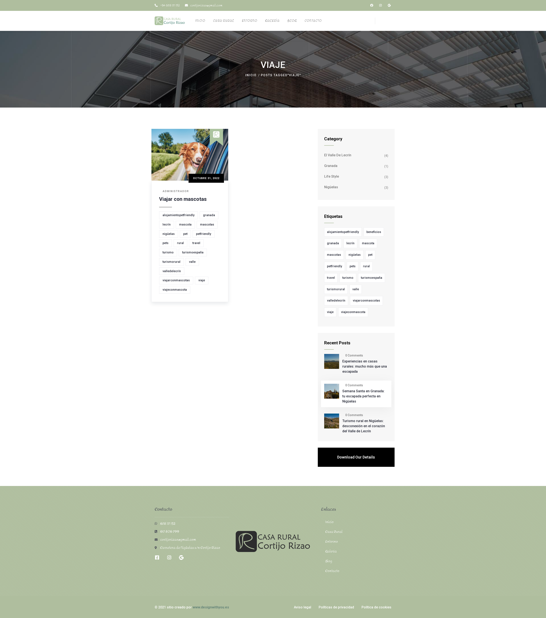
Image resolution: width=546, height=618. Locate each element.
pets (165, 243)
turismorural (171, 261)
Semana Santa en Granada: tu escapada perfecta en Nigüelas (363, 396)
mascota (185, 224)
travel (196, 243)
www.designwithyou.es (211, 607)
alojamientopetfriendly (179, 215)
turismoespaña (192, 252)
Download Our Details (356, 457)
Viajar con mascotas (183, 199)
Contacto (332, 571)
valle (192, 261)
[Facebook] (372, 5)
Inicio (251, 75)
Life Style (331, 176)
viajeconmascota (175, 289)
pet (185, 234)
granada (209, 215)
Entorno (331, 541)
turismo (168, 252)
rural (180, 243)
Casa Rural (334, 531)
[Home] (170, 20)
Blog (328, 561)
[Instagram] (380, 5)
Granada (330, 166)
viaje (201, 280)
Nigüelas (331, 187)
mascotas (207, 224)
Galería (331, 551)
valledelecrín (172, 271)
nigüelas (169, 234)
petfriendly (203, 234)
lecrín (167, 224)
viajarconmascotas (176, 280)
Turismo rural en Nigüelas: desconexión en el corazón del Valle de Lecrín (363, 426)
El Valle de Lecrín (337, 155)
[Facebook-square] (157, 557)
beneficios (373, 232)
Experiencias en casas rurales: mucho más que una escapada (364, 366)
